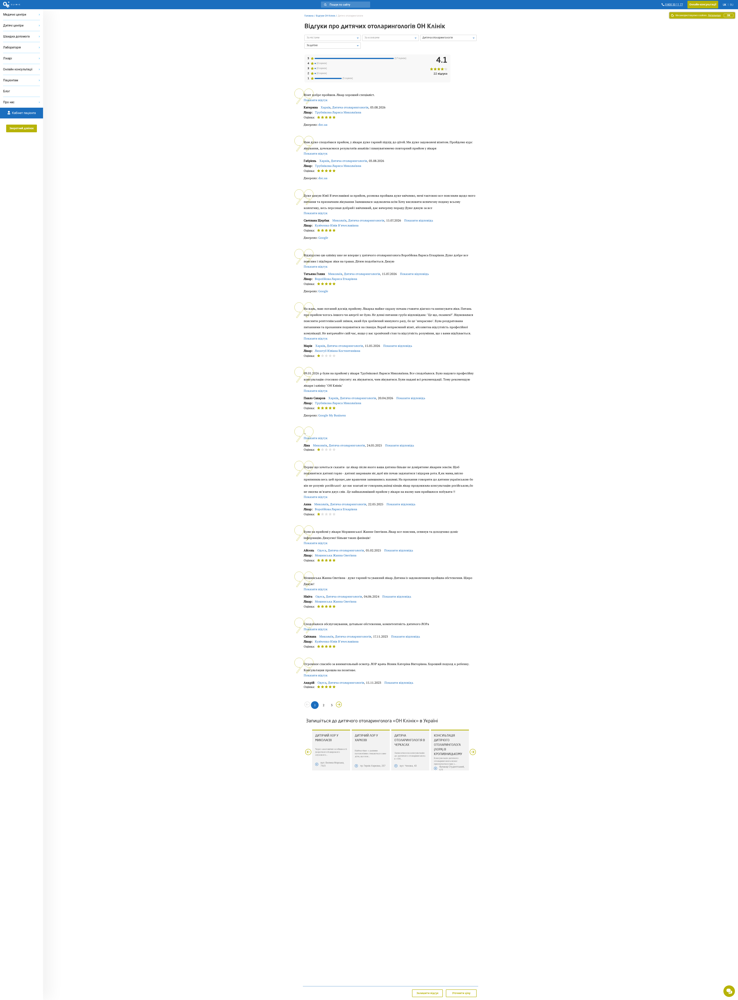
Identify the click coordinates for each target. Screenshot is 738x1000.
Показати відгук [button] (315, 100)
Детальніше (714, 15)
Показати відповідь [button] (418, 220)
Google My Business (332, 415)
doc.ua (322, 124)
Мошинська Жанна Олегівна (335, 555)
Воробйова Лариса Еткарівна (336, 279)
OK (728, 15)
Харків (326, 107)
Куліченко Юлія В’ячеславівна (336, 225)
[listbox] (332, 38)
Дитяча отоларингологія (350, 107)
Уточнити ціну (461, 993)
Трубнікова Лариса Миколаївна (338, 112)
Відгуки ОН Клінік (325, 15)
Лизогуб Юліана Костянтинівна (337, 351)
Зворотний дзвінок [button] (21, 128)
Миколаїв (339, 220)
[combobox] (448, 38)
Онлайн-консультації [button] (702, 4)
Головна (308, 15)
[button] (345, 5)
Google (323, 238)
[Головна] (11, 5)
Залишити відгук (427, 993)
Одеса (321, 550)
